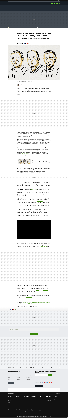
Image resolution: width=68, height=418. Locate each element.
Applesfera (9, 400)
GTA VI (23, 27)
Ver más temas (11, 382)
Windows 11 (28, 379)
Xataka (9, 397)
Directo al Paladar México (33, 410)
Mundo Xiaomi (10, 403)
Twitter (59, 3)
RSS (49, 382)
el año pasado (44, 246)
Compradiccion (48, 400)
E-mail (28, 43)
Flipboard (27, 43)
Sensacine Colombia (25, 411)
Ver (34, 333)
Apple (9, 377)
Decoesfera (48, 399)
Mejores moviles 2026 (18, 367)
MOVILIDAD (31, 3)
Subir (57, 393)
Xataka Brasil (10, 410)
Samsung (18, 377)
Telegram (54, 3)
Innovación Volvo (36, 12)
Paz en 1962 (45, 290)
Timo (43, 27)
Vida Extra (17, 399)
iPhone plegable (25, 367)
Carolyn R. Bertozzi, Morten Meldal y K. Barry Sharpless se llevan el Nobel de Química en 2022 (41, 162)
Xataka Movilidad (28, 375)
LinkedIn (53, 382)
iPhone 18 (19, 27)
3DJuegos (17, 397)
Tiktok (52, 3)
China (16, 27)
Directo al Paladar (33, 397)
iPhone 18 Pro (48, 367)
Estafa (32, 27)
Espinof (25, 399)
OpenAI (28, 27)
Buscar (58, 390)
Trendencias (48, 397)
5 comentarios (20, 43)
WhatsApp (51, 3)
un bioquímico (30, 217)
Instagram (56, 3)
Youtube (57, 3)
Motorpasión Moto (41, 399)
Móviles (9, 375)
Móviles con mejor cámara (40, 367)
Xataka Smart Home (10, 402)
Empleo (18, 379)
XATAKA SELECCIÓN (19, 3)
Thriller (40, 27)
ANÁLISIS (12, 3)
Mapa (37, 27)
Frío (34, 27)
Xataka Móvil (10, 399)
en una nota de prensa (27, 153)
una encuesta (40, 201)
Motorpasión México (40, 410)
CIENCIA (25, 3)
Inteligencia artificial (29, 377)
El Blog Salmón (56, 397)
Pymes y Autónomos (55, 399)
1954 (37, 290)
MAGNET (36, 3)
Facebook (24, 43)
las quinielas (34, 189)
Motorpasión (40, 397)
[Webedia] (58, 0)
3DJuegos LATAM (18, 409)
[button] (25, 84)
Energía (18, 375)
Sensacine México (26, 409)
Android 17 (30, 367)
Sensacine (25, 397)
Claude (34, 367)
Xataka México (10, 409)
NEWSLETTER (41, 3)
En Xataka (33, 160)
